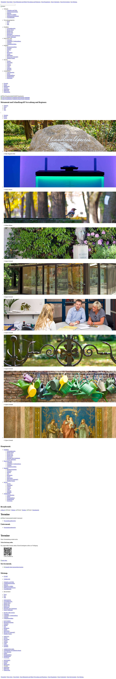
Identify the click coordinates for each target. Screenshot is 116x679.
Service (5, 482)
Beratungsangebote (11, 47)
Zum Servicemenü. (65, 2)
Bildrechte (6, 90)
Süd (8, 24)
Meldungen (6, 86)
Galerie (9, 64)
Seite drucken (19, 567)
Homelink (3, 2)
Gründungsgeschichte (12, 11)
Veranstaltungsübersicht (10, 521)
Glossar (9, 65)
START (6, 576)
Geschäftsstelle (10, 17)
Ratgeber (6, 468)
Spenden (9, 69)
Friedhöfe (6, 449)
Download (9, 62)
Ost (8, 23)
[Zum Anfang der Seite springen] (4, 560)
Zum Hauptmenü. (45, 2)
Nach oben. (10, 677)
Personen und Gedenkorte (13, 35)
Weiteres (13, 510)
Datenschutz (7, 92)
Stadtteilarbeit (10, 76)
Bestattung (9, 52)
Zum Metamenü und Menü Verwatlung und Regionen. (27, 2)
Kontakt (6, 83)
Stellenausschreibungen (13, 16)
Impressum (6, 89)
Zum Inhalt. (10, 2)
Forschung (9, 78)
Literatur (9, 68)
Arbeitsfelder (7, 493)
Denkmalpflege (11, 75)
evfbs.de (3, 510)
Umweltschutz (10, 72)
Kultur (8, 74)
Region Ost (10, 31)
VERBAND (7, 579)
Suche (5, 118)
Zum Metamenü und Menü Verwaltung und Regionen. (33, 677)
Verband (6, 105)
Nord (8, 21)
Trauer (8, 54)
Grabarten (9, 39)
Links (8, 66)
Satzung (9, 13)
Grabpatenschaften (11, 44)
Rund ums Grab (8, 461)
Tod (8, 51)
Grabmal (9, 42)
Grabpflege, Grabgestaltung (14, 41)
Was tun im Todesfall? (12, 57)
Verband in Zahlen (11, 14)
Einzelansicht (35, 510)
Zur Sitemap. (74, 2)
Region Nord (10, 30)
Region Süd (10, 32)
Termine (6, 87)
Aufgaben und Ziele (12, 10)
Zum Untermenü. (55, 2)
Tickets (8, 61)
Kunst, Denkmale (11, 37)
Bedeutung (9, 34)
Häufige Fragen (11, 58)
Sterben (9, 49)
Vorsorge (9, 48)
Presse (5, 85)
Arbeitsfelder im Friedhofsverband (12, 650)
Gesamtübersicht (11, 28)
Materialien (10, 55)
